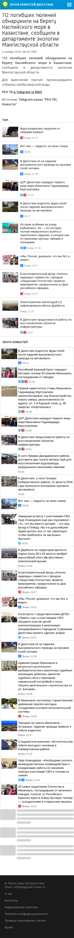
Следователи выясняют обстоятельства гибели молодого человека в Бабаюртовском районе (45, 745)
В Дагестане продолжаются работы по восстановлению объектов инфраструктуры (46, 323)
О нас (8, 894)
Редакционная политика (21, 907)
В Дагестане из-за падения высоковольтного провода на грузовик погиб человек (45, 164)
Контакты (11, 900)
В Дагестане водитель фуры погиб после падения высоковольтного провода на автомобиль (43, 207)
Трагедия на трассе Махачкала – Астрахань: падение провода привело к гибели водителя (44, 726)
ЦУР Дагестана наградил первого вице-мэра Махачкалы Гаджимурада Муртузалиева (44, 186)
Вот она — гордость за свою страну (44, 146)
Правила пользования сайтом (25, 920)
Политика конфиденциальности (26, 914)
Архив (9, 927)
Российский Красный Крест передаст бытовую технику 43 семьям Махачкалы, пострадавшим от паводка (45, 373)
